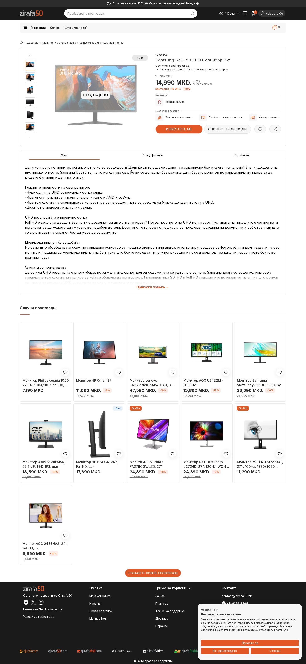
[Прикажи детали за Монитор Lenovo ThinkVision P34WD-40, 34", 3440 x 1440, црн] (153, 352)
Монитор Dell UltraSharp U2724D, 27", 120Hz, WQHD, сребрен (206, 464)
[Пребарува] (192, 13)
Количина (161, 95)
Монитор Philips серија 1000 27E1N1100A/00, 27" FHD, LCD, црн (45, 382)
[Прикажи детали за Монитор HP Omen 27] (99, 352)
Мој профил (97, 618)
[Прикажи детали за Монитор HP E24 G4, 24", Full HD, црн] (99, 434)
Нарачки (95, 603)
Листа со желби (100, 611)
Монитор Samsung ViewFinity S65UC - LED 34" (259, 382)
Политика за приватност (42, 609)
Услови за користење (38, 616)
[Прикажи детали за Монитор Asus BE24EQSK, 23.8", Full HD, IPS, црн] (45, 434)
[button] (30, 137)
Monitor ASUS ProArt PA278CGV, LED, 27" (146, 464)
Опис (64, 155)
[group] (30, 65)
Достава (161, 618)
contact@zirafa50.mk (237, 596)
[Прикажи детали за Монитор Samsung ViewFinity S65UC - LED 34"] (260, 352)
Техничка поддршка (170, 611)
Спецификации (153, 155)
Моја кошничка (100, 596)
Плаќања (161, 603)
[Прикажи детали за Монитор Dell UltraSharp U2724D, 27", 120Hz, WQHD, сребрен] (206, 434)
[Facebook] (26, 603)
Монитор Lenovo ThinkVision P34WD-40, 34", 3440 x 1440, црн (153, 382)
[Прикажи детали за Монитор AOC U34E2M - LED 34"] (206, 352)
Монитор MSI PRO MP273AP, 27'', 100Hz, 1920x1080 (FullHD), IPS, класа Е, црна (260, 464)
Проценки (242, 155)
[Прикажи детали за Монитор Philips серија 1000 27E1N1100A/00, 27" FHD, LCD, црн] (45, 352)
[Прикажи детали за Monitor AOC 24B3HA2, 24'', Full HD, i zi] (45, 516)
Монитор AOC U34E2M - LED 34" (203, 382)
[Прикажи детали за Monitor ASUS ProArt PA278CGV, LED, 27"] (153, 434)
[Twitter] (33, 603)
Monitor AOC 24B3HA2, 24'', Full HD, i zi (45, 545)
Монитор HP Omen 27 (94, 380)
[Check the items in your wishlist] (245, 13)
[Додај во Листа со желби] (260, 129)
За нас (160, 596)
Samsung (161, 54)
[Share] (275, 129)
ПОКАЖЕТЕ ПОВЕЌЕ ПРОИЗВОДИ (153, 573)
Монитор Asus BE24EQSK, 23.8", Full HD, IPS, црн (43, 464)
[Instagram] (41, 603)
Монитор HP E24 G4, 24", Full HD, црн (97, 464)
